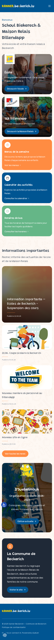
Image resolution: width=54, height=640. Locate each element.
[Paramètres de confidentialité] (5, 635)
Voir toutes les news (15, 453)
